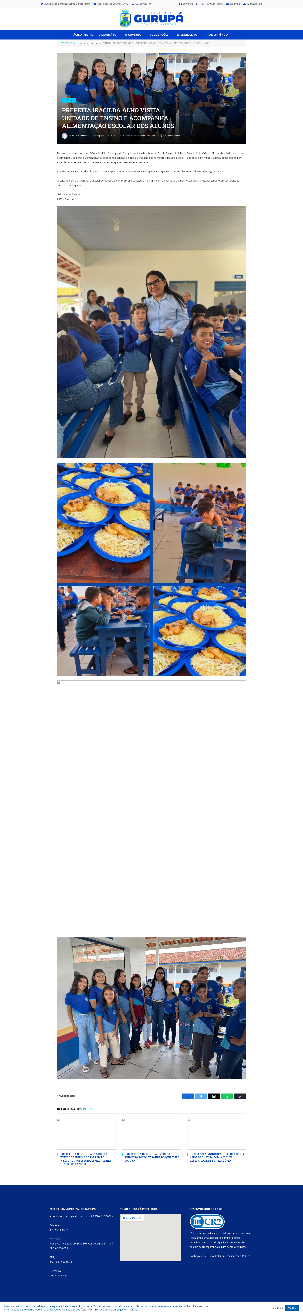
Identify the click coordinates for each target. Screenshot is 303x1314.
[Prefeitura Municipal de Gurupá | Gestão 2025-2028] (151, 19)
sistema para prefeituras (236, 1233)
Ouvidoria (54, 1275)
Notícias (68, 100)
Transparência (217, 34)
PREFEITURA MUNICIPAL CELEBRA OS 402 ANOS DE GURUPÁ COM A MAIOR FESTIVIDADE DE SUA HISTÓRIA (217, 1157)
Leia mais (87, 1309)
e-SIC (66, 1275)
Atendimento (187, 34)
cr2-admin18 (82, 135)
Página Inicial (82, 34)
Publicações (159, 34)
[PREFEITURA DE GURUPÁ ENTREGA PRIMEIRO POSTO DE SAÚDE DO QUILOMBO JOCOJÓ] (151, 1134)
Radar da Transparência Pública (232, 1256)
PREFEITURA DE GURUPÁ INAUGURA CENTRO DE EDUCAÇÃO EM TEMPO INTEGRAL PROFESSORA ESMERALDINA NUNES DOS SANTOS (85, 1159)
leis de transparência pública (210, 1247)
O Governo (133, 34)
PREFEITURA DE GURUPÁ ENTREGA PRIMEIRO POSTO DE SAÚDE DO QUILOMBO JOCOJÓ (151, 1157)
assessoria (215, 1237)
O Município (107, 34)
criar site (213, 1233)
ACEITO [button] (292, 1307)
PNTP (206, 1256)
